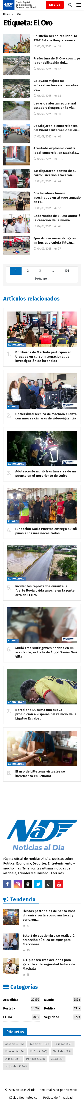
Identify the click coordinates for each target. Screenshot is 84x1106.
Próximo (41, 278)
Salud (57, 1059)
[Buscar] (70, 5)
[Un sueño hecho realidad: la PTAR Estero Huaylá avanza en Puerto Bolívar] (16, 43)
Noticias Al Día (25, 1090)
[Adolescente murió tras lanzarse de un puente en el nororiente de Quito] (42, 448)
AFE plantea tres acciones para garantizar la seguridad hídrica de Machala (49, 964)
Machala (62, 1051)
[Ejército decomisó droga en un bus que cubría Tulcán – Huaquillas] (16, 245)
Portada (21, 1008)
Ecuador (63, 1044)
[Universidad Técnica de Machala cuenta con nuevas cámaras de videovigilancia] (42, 391)
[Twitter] (38, 884)
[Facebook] (7, 884)
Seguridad (62, 1017)
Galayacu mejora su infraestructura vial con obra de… (55, 85)
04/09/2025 (44, 226)
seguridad (16, 1066)
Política (62, 1008)
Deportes (39, 1044)
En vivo (55, 5)
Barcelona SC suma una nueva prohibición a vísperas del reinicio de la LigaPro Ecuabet (45, 714)
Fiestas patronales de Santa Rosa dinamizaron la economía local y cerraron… (49, 915)
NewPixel (72, 1090)
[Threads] (28, 884)
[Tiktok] (49, 884)
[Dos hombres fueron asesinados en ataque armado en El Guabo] (16, 200)
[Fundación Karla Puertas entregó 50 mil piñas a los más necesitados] (42, 505)
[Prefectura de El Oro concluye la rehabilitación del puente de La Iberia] (16, 65)
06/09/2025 (44, 46)
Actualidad (16, 344)
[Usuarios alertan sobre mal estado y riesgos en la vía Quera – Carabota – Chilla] (16, 110)
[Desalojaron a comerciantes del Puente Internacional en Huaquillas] (16, 133)
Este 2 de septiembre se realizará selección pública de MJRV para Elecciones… (49, 940)
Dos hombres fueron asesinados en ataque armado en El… (57, 197)
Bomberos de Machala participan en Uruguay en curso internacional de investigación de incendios (43, 356)
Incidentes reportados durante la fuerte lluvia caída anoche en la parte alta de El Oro (45, 590)
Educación (15, 1051)
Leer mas (57, 873)
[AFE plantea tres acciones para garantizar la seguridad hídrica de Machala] (11, 966)
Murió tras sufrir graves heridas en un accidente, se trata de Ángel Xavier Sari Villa (46, 652)
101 (66, 271)
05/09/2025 (44, 136)
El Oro (13, 406)
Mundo (62, 1000)
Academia (14, 1044)
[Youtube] (59, 884)
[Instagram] (18, 884)
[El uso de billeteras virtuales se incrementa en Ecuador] (42, 748)
